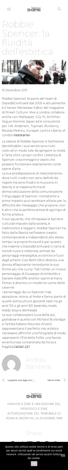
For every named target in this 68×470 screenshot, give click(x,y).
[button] (9, 9)
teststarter (22, 135)
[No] (63, 455)
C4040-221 (22, 347)
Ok (34, 463)
